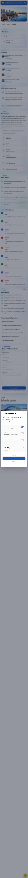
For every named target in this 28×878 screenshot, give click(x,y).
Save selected (14, 461)
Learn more (14, 464)
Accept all (14, 458)
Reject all (14, 455)
